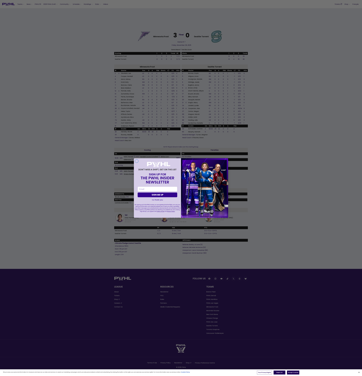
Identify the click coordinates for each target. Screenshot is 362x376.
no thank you (157, 200)
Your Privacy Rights (264, 372)
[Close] (359, 372)
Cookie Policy (185, 372)
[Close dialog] (136, 161)
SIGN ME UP (157, 194)
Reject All (279, 372)
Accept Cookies (293, 372)
